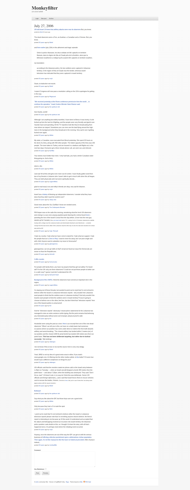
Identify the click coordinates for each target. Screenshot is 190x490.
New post (44, 18)
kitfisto (51, 135)
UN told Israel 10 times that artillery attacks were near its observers (57, 29)
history (45, 194)
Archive (51, 18)
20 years (41, 42)
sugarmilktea (53, 181)
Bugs (67, 482)
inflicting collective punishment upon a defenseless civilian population (67, 437)
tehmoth (52, 254)
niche (36, 482)
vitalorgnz (52, 342)
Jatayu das (52, 199)
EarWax (51, 150)
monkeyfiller (53, 445)
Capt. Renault (53, 231)
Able (81, 482)
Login (37, 18)
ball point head (54, 275)
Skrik (50, 409)
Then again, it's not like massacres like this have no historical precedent (59, 440)
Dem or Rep (53, 238)
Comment (37, 450)
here (87, 215)
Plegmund (52, 96)
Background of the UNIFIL (43, 280)
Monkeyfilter (45, 7)
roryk (51, 78)
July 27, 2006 (43, 25)
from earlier (41, 47)
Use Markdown (39, 469)
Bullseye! (37, 391)
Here (64, 323)
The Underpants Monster (57, 207)
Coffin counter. (39, 259)
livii (50, 305)
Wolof (41, 32)
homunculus (53, 262)
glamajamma (53, 244)
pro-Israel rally (57, 220)
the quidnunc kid (54, 107)
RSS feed (88, 482)
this (77, 357)
